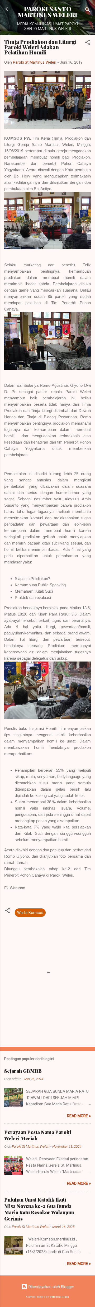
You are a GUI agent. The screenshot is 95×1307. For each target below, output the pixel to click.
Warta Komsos (30, 912)
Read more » (79, 1115)
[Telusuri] (87, 11)
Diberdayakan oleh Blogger (50, 1286)
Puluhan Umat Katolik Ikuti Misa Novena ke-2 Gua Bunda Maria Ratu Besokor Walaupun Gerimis (39, 1209)
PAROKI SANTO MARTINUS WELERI (47, 12)
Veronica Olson (59, 1297)
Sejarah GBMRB (23, 1071)
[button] (87, 43)
